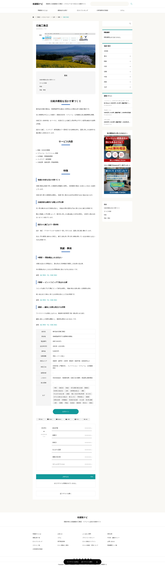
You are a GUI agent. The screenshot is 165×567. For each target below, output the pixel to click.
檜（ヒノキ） (72, 396)
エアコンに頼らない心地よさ (60, 396)
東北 (105, 56)
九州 (105, 87)
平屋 (55, 387)
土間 (55, 403)
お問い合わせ (111, 541)
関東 (105, 61)
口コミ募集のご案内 (63, 545)
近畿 (105, 71)
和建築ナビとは (42, 10)
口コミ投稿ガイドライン (89, 541)
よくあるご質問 (86, 534)
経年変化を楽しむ (75, 390)
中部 (105, 66)
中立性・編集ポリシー (113, 537)
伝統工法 (61, 387)
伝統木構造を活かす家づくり (47, 79)
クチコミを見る (72, 562)
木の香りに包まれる (58, 390)
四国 (105, 82)
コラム (122, 10)
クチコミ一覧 (36, 545)
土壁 (67, 390)
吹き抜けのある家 (73, 399)
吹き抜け (72, 403)
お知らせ (60, 534)
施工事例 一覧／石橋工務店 (48, 275)
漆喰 (83, 390)
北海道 (106, 51)
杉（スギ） (88, 393)
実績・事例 (43, 90)
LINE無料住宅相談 (102, 10)
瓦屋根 (60, 403)
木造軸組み (64, 399)
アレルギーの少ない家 (59, 393)
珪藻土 (90, 403)
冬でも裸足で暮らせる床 (76, 387)
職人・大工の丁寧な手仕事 (78, 393)
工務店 (67, 393)
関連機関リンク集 (112, 545)
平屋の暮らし (81, 396)
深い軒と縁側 (89, 399)
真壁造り (87, 387)
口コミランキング (82, 10)
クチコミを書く (87, 562)
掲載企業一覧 (36, 537)
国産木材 (79, 403)
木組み (67, 387)
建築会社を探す (62, 10)
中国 (105, 76)
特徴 (41, 86)
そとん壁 (82, 399)
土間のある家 (57, 399)
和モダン (85, 403)
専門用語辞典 (61, 541)
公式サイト (65, 411)
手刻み (66, 403)
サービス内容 (43, 83)
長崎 (40, 35)
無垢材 (87, 396)
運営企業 (109, 534)
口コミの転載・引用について (90, 545)
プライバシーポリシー (88, 537)
